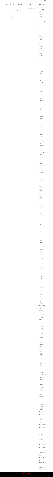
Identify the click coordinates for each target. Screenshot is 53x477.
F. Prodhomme (41, 289)
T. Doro (40, 226)
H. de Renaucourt (42, 238)
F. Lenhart (41, 55)
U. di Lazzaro (41, 116)
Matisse (40, 379)
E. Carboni (41, 317)
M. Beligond (41, 330)
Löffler (40, 377)
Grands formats (41, 9)
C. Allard (40, 271)
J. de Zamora (41, 319)
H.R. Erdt (40, 283)
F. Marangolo (41, 50)
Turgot (40, 143)
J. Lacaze (40, 78)
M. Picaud (40, 87)
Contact (37, 474)
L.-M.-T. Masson (41, 138)
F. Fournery (41, 120)
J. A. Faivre (41, 220)
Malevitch (40, 367)
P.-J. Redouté (41, 303)
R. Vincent (41, 59)
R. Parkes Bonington (42, 150)
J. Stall (40, 80)
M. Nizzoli (41, 48)
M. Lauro (40, 231)
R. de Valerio (41, 100)
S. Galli (40, 242)
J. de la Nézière (41, 280)
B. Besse (40, 69)
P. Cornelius (41, 186)
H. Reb (40, 210)
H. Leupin (40, 287)
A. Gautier (41, 315)
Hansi (40, 267)
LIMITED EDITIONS (27, 4)
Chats (40, 356)
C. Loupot (40, 62)
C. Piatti (40, 342)
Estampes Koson (41, 465)
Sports (40, 28)
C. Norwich (41, 333)
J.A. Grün (40, 339)
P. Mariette (41, 276)
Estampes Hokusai (42, 467)
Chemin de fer (41, 19)
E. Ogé (40, 208)
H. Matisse (41, 298)
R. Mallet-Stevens (42, 71)
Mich (40, 123)
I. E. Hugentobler (41, 348)
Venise (40, 361)
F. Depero (40, 199)
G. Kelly (40, 181)
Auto (40, 23)
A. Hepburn (41, 183)
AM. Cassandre (41, 32)
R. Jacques (41, 170)
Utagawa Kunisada (42, 430)
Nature (40, 363)
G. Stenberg (41, 93)
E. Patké (40, 64)
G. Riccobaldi (41, 66)
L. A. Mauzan (41, 60)
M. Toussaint (41, 258)
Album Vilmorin (41, 152)
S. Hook (40, 39)
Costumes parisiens (42, 381)
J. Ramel (40, 107)
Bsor (40, 109)
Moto (40, 25)
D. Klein (40, 240)
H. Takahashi (41, 190)
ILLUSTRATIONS (20, 4)
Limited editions (41, 439)
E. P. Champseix (41, 432)
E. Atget (40, 204)
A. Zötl (40, 308)
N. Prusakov (41, 321)
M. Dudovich (41, 75)
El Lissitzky (41, 337)
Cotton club (41, 172)
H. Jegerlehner (41, 328)
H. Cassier (40, 42)
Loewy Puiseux (41, 168)
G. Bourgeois (41, 89)
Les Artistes (40, 30)
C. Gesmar (41, 326)
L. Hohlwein (41, 68)
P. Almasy (40, 188)
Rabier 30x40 (41, 372)
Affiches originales (42, 460)
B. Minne (40, 192)
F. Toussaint (41, 249)
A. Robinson (41, 134)
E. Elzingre (41, 215)
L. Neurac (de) (41, 222)
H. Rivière (40, 136)
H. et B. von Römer (42, 102)
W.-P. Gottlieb (41, 174)
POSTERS (14, 4)
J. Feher (40, 244)
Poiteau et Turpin (42, 211)
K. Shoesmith (41, 41)
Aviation (40, 27)
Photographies (41, 396)
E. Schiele (40, 161)
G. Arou (40, 229)
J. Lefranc (40, 197)
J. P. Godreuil (41, 310)
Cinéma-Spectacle (42, 21)
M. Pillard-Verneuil (42, 156)
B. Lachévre (41, 44)
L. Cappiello (41, 35)
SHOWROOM (10, 4)
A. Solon (40, 114)
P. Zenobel (41, 82)
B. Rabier (40, 163)
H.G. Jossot (41, 324)
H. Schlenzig (41, 251)
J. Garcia (40, 111)
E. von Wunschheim (42, 202)
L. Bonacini (41, 129)
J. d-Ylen (40, 57)
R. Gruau (40, 84)
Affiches (40, 11)
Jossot (40, 394)
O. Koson (40, 127)
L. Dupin (40, 256)
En (8, 1)
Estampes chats (41, 469)
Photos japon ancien (42, 406)
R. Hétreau (41, 269)
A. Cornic (40, 292)
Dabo (40, 260)
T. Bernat (40, 98)
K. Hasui (40, 125)
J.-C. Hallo (41, 77)
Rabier (40, 370)
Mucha (40, 365)
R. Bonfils (40, 193)
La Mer (40, 12)
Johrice (40, 335)
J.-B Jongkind (41, 141)
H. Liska (40, 201)
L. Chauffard (41, 228)
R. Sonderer (41, 224)
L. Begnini (40, 46)
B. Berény (40, 51)
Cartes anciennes (41, 434)
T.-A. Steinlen (41, 132)
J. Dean (40, 179)
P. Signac (40, 195)
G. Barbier (41, 165)
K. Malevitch (41, 159)
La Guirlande (41, 389)
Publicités (41, 16)
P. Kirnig (40, 253)
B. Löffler (40, 296)
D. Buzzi (40, 346)
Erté (40, 265)
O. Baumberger (41, 344)
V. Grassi (40, 73)
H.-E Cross (41, 145)
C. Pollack (40, 235)
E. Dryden (40, 53)
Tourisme (40, 18)
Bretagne (40, 358)
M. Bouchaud (41, 262)
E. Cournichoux (41, 247)
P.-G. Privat (41, 312)
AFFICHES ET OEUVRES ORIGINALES (39, 4)
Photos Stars (41, 402)
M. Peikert (41, 217)
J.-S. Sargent (41, 147)
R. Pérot (40, 96)
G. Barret (40, 213)
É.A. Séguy (41, 154)
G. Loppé (40, 206)
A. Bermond (41, 118)
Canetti (40, 233)
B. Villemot (41, 37)
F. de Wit (40, 274)
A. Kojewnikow (41, 105)
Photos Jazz (41, 404)
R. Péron (40, 278)
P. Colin (40, 91)
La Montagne (41, 14)
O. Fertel (40, 285)
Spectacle (40, 351)
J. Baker (40, 177)
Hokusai (40, 294)
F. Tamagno (41, 219)
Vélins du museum (42, 301)
